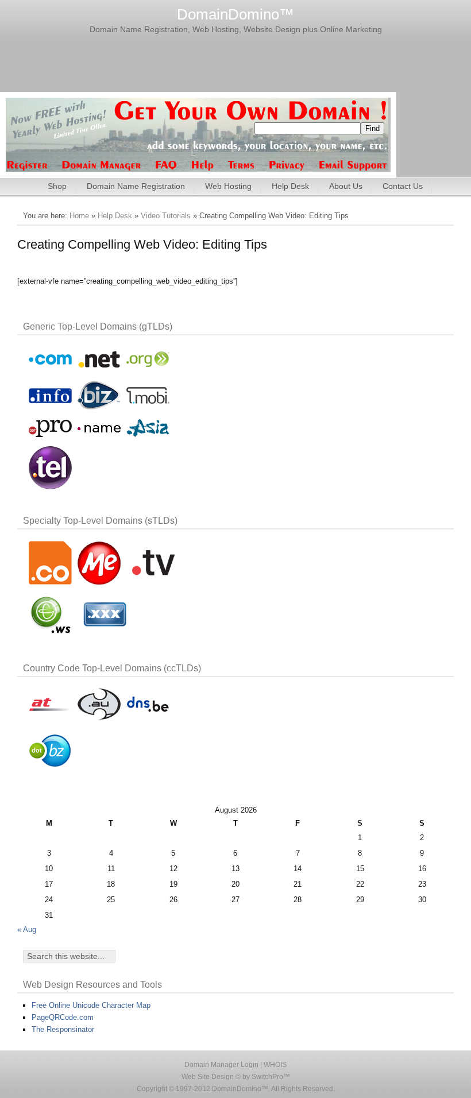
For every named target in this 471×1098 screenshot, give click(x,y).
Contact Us (403, 186)
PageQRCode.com (63, 1017)
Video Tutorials (166, 215)
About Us (345, 186)
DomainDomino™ (235, 14)
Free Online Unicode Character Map (91, 1005)
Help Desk (290, 186)
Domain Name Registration (136, 186)
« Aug (26, 929)
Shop (57, 186)
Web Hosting (228, 186)
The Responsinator (63, 1029)
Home (79, 215)
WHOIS (275, 1065)
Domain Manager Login (221, 1065)
